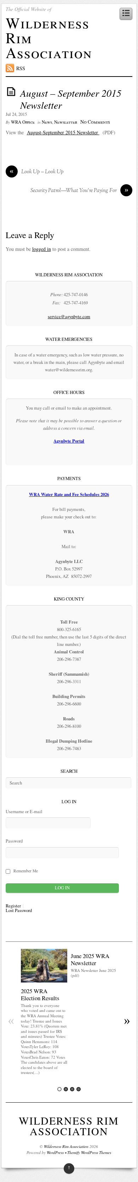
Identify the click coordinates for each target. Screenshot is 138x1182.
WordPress (55, 1152)
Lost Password (19, 910)
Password (14, 841)
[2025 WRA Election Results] (44, 980)
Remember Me (25, 870)
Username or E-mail (24, 812)
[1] (59, 1089)
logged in (41, 249)
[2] (66, 1089)
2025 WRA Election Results (40, 994)
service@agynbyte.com (69, 317)
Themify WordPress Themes (89, 1152)
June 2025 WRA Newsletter (90, 959)
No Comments (95, 121)
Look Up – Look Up (37, 172)
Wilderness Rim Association (69, 1125)
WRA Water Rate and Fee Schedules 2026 (69, 494)
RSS (20, 68)
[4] (78, 1089)
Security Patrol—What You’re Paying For (79, 191)
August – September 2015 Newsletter (70, 99)
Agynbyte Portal (68, 441)
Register (13, 906)
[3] (72, 1089)
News (47, 122)
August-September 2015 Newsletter (63, 132)
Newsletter (65, 122)
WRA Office (23, 122)
